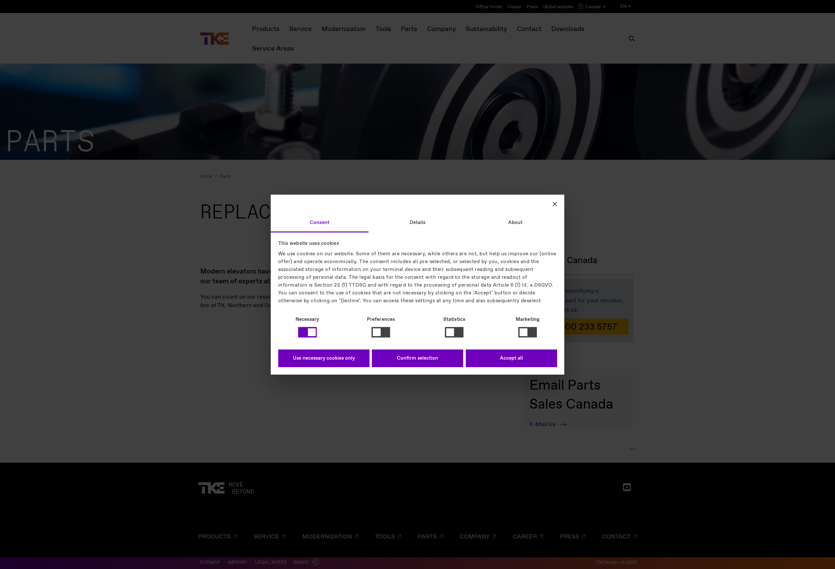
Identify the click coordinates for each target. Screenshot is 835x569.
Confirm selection (417, 358)
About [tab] (515, 222)
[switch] (381, 332)
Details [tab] (418, 222)
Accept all (511, 358)
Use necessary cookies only (324, 358)
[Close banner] (555, 204)
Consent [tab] (319, 222)
